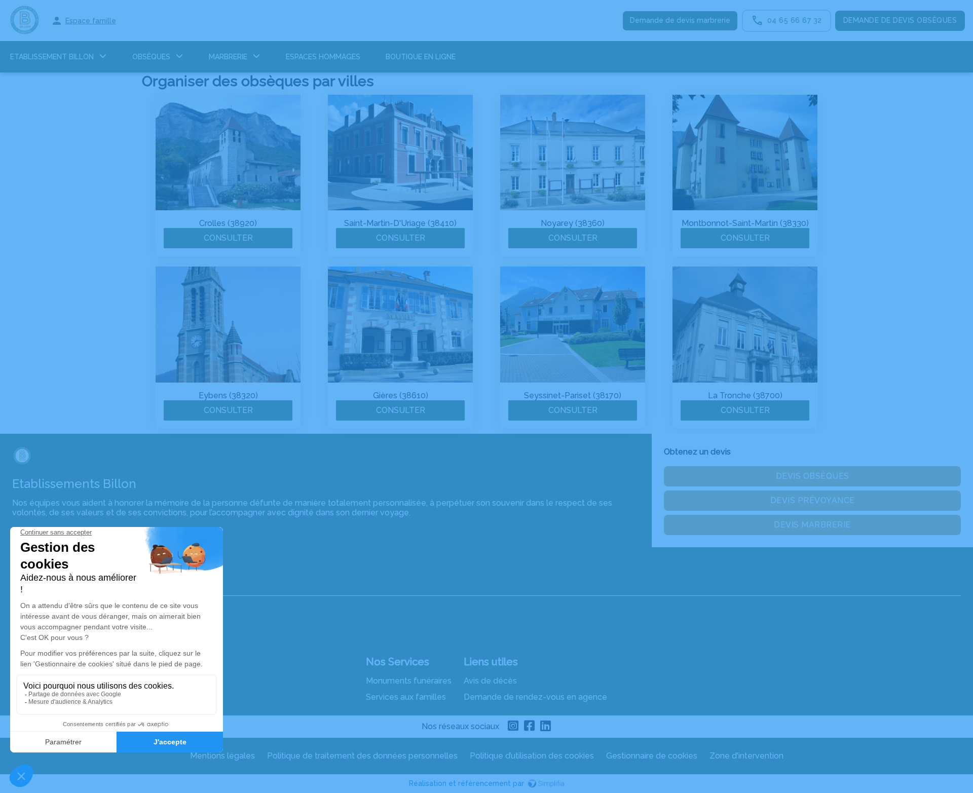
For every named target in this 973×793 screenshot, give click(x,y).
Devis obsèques (812, 476)
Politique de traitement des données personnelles (362, 756)
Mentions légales (222, 756)
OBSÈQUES (151, 57)
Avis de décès (490, 681)
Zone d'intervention (746, 756)
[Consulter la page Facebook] (529, 727)
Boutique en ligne (421, 57)
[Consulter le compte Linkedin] (546, 727)
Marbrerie (228, 57)
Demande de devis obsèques (900, 20)
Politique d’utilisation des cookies (532, 756)
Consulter (228, 238)
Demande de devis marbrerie (680, 20)
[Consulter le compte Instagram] (513, 727)
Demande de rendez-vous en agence (535, 697)
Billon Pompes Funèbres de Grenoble (83, 585)
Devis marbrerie (812, 525)
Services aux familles (406, 697)
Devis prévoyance (812, 500)
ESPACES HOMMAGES (323, 57)
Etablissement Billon (52, 57)
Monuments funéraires (409, 681)
